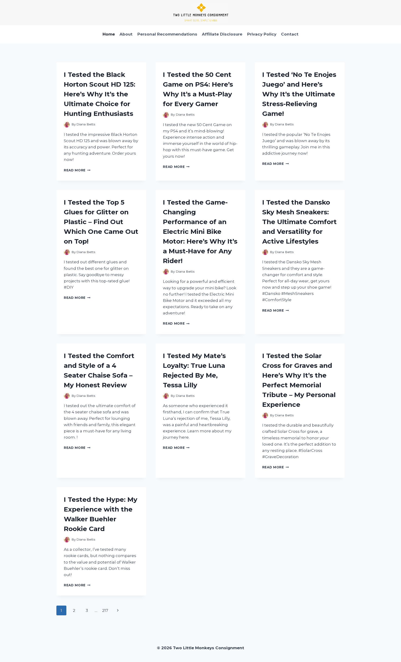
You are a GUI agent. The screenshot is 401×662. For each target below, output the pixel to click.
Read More (77, 170)
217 (105, 610)
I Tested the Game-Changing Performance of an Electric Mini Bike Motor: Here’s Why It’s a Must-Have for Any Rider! (200, 231)
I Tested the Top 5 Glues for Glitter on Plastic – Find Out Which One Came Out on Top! (101, 221)
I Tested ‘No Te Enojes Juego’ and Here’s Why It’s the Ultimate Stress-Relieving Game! (299, 94)
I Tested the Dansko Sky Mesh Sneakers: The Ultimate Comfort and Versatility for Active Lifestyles (299, 221)
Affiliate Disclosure (222, 34)
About (126, 34)
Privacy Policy (261, 34)
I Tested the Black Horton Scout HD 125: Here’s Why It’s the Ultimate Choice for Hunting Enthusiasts (99, 94)
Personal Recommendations (167, 34)
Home (109, 34)
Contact (289, 34)
